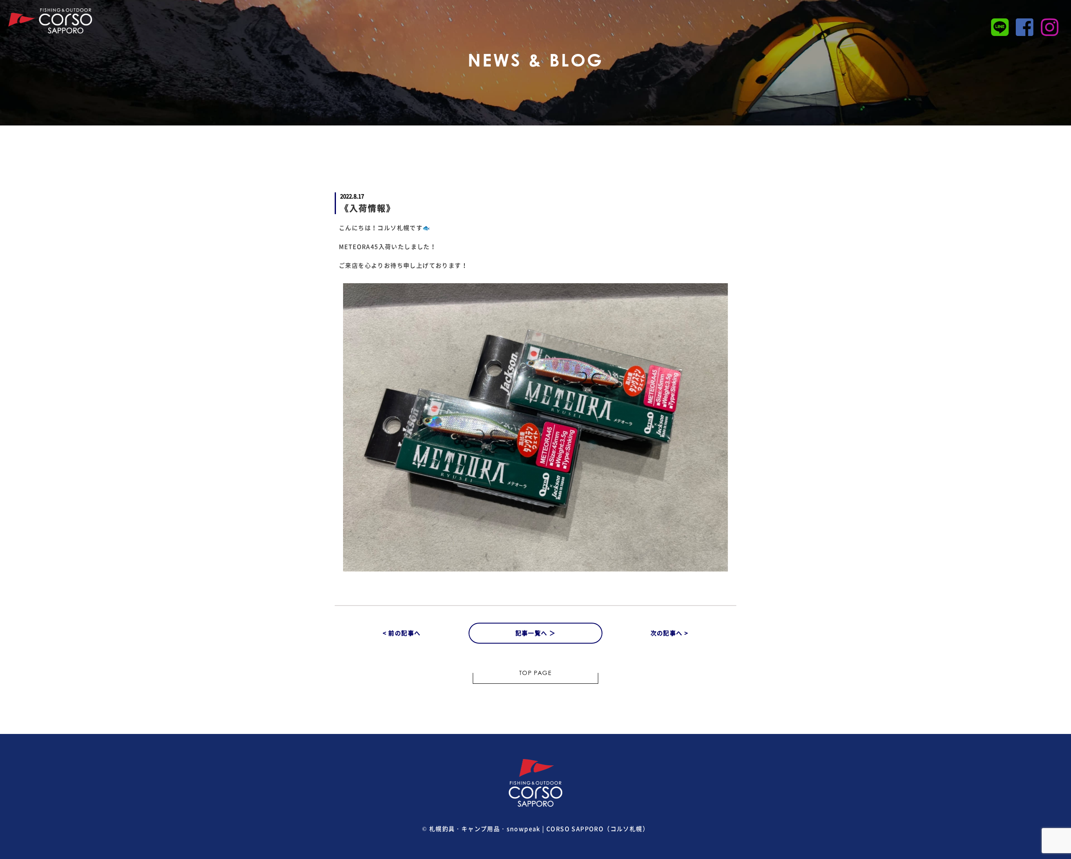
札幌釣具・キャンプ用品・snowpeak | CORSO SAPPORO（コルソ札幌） (539, 828)
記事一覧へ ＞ (535, 633)
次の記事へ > (670, 633)
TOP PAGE (535, 674)
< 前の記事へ (402, 633)
